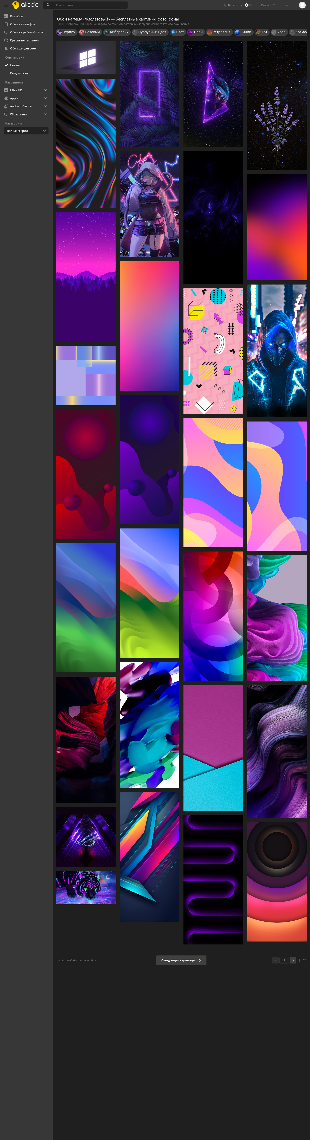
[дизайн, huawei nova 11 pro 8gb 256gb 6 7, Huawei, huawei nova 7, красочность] (86, 375)
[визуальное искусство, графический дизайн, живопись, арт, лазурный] (277, 486)
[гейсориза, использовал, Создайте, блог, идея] (277, 105)
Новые (15, 65)
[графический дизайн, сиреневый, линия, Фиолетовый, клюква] (213, 351)
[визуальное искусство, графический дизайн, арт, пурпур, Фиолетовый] (277, 618)
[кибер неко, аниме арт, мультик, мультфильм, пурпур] (149, 204)
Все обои (16, 16)
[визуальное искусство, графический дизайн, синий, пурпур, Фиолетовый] (213, 616)
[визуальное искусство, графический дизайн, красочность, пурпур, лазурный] (213, 482)
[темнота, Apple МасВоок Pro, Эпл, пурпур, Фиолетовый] (213, 879)
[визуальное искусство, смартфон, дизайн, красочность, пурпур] (86, 143)
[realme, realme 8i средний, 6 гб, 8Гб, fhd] (277, 751)
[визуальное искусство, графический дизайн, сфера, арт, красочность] (149, 459)
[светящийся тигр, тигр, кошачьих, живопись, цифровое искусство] (86, 888)
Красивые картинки (24, 40)
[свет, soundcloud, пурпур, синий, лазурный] (277, 351)
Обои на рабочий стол (26, 32)
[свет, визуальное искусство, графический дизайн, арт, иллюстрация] (149, 725)
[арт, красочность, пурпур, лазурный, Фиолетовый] (277, 227)
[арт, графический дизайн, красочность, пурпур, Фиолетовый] (277, 882)
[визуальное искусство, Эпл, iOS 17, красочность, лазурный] (149, 593)
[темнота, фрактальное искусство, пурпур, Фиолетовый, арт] (213, 217)
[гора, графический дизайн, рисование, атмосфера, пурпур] (86, 276)
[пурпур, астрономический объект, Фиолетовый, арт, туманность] (213, 94)
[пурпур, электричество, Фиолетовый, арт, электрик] (149, 94)
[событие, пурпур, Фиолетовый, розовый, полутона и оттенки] (149, 326)
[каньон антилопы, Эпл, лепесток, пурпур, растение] (86, 740)
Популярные (19, 73)
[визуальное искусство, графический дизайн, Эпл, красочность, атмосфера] (86, 607)
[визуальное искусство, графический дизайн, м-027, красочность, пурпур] (86, 474)
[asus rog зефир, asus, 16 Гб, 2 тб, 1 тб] (86, 837)
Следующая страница (178, 960)
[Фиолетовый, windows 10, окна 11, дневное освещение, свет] (86, 57)
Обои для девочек (23, 48)
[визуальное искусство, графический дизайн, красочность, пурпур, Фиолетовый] (149, 857)
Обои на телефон (22, 24)
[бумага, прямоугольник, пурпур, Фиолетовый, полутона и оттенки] (213, 748)
